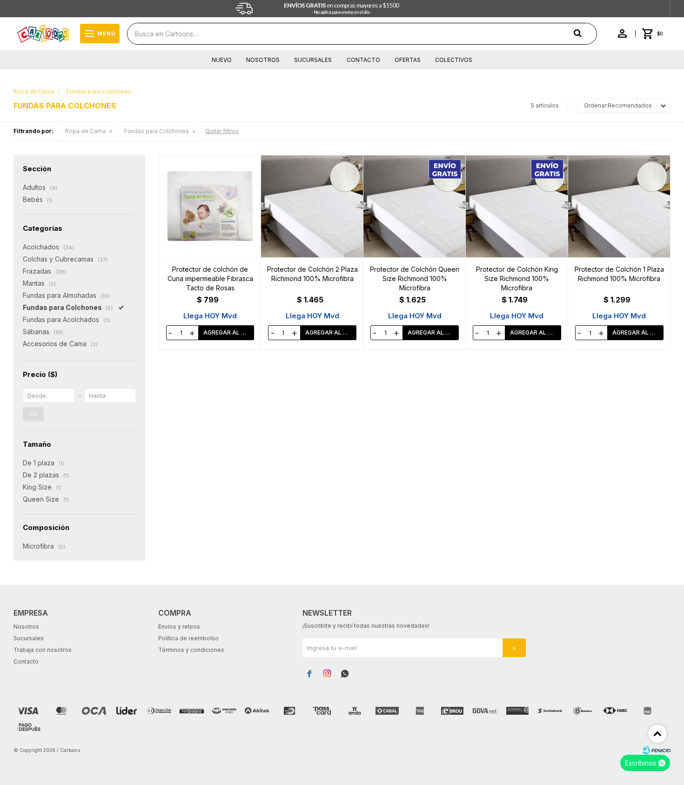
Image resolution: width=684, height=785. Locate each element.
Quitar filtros (222, 130)
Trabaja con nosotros (42, 649)
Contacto (363, 59)
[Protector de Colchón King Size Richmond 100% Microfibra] (517, 206)
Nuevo (222, 59)
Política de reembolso (188, 638)
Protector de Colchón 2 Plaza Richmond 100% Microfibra (312, 273)
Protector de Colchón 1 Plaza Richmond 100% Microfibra (619, 273)
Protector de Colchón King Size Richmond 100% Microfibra (517, 278)
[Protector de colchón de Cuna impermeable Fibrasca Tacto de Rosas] (210, 206)
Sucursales (313, 59)
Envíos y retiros (179, 626)
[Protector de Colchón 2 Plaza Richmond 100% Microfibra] (312, 206)
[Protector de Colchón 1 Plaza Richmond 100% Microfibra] (619, 206)
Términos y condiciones (191, 649)
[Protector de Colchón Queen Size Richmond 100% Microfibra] (414, 206)
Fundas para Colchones (156, 130)
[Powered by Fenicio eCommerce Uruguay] (657, 750)
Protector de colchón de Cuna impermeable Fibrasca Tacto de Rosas (210, 278)
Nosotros (263, 59)
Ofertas (408, 59)
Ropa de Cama (85, 130)
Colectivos (453, 59)
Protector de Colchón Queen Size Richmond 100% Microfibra (414, 278)
